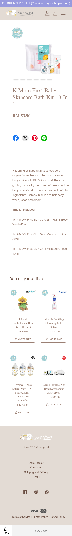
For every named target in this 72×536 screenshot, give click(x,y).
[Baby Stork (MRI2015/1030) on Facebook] (25, 493)
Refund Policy (57, 517)
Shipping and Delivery (36, 472)
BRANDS (36, 477)
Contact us (36, 467)
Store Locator (36, 463)
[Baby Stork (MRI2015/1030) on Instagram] (36, 493)
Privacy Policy (40, 517)
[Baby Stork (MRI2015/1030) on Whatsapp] (47, 493)
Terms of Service (21, 517)
